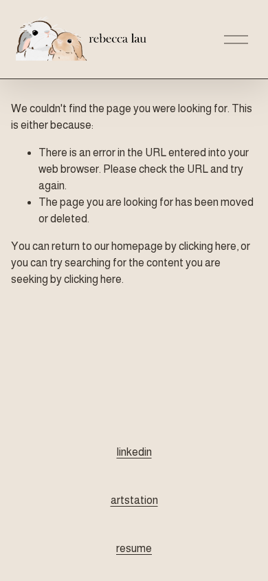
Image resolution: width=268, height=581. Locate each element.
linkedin (134, 452)
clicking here (207, 246)
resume (134, 548)
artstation (134, 500)
